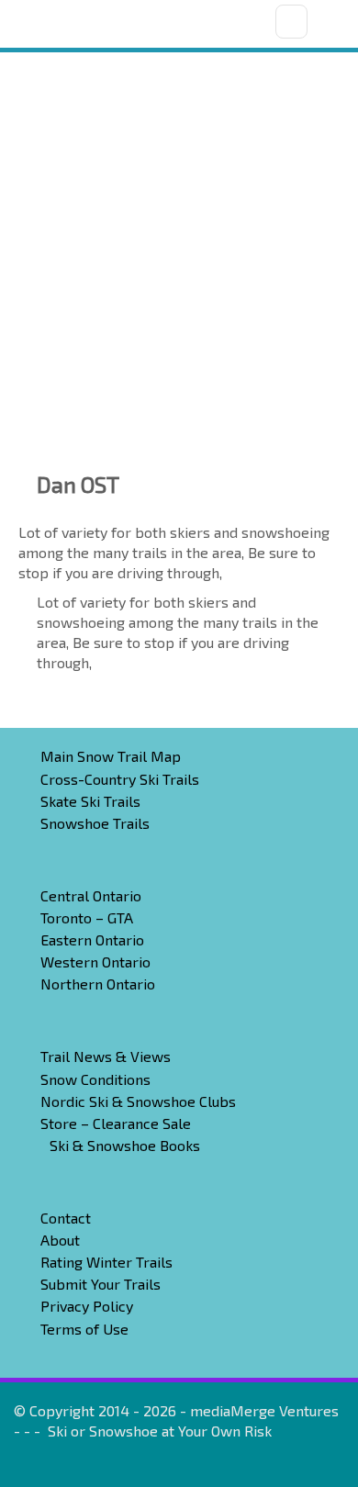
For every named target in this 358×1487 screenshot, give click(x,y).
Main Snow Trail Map (110, 756)
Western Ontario (95, 961)
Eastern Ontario (92, 939)
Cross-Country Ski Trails (119, 779)
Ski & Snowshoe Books (125, 1145)
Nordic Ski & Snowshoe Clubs (138, 1101)
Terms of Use (84, 1328)
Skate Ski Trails (90, 801)
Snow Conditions (95, 1079)
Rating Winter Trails (106, 1261)
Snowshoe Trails (95, 823)
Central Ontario (90, 895)
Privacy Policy (86, 1305)
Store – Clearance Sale (115, 1123)
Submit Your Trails (100, 1283)
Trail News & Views (105, 1056)
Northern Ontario (97, 983)
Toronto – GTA (86, 917)
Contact (65, 1217)
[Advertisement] (179, 240)
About (60, 1239)
